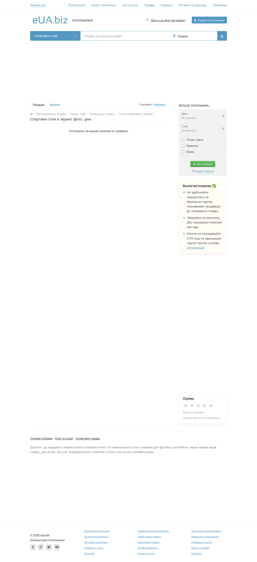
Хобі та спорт (64, 438)
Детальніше (195, 248)
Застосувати (204, 164)
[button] (47, 5)
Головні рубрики (41, 438)
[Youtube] (57, 547)
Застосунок (130, 5)
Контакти (196, 553)
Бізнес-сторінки (200, 547)
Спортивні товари (88, 438)
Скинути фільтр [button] (204, 171)
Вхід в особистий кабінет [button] (168, 20)
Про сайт (89, 553)
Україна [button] (182, 36)
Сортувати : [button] (146, 104)
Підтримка (220, 5)
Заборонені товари (149, 542)
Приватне (192, 146)
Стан (189, 128)
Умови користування (149, 536)
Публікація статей (201, 542)
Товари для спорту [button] (102, 114)
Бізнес (190, 152)
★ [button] (186, 405)
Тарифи (149, 5)
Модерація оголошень (97, 531)
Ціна (189, 115)
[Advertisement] (128, 69)
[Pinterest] (41, 547)
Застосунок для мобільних (206, 531)
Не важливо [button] (189, 118)
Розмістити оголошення (205, 536)
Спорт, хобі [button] (78, 114)
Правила (166, 5)
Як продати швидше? (96, 536)
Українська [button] (37, 5)
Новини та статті (94, 547)
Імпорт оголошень (103, 5)
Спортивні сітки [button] (46, 35)
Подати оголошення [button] (211, 20)
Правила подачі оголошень (153, 531)
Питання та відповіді (192, 5)
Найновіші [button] (159, 104)
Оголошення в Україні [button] (51, 114)
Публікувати (76, 5)
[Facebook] (33, 547)
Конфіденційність (148, 547)
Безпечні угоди (146, 553)
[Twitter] (49, 547)
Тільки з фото (194, 140)
